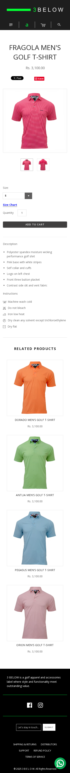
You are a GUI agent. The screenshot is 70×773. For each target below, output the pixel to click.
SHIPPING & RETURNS (24, 744)
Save (41, 78)
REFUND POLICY (42, 750)
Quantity (8, 213)
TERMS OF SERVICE (35, 756)
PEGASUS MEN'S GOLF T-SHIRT (35, 570)
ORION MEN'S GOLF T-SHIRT (35, 645)
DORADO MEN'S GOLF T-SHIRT (35, 420)
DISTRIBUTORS (49, 744)
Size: (6, 188)
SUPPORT (24, 750)
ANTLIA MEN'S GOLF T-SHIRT (35, 495)
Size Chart (10, 205)
